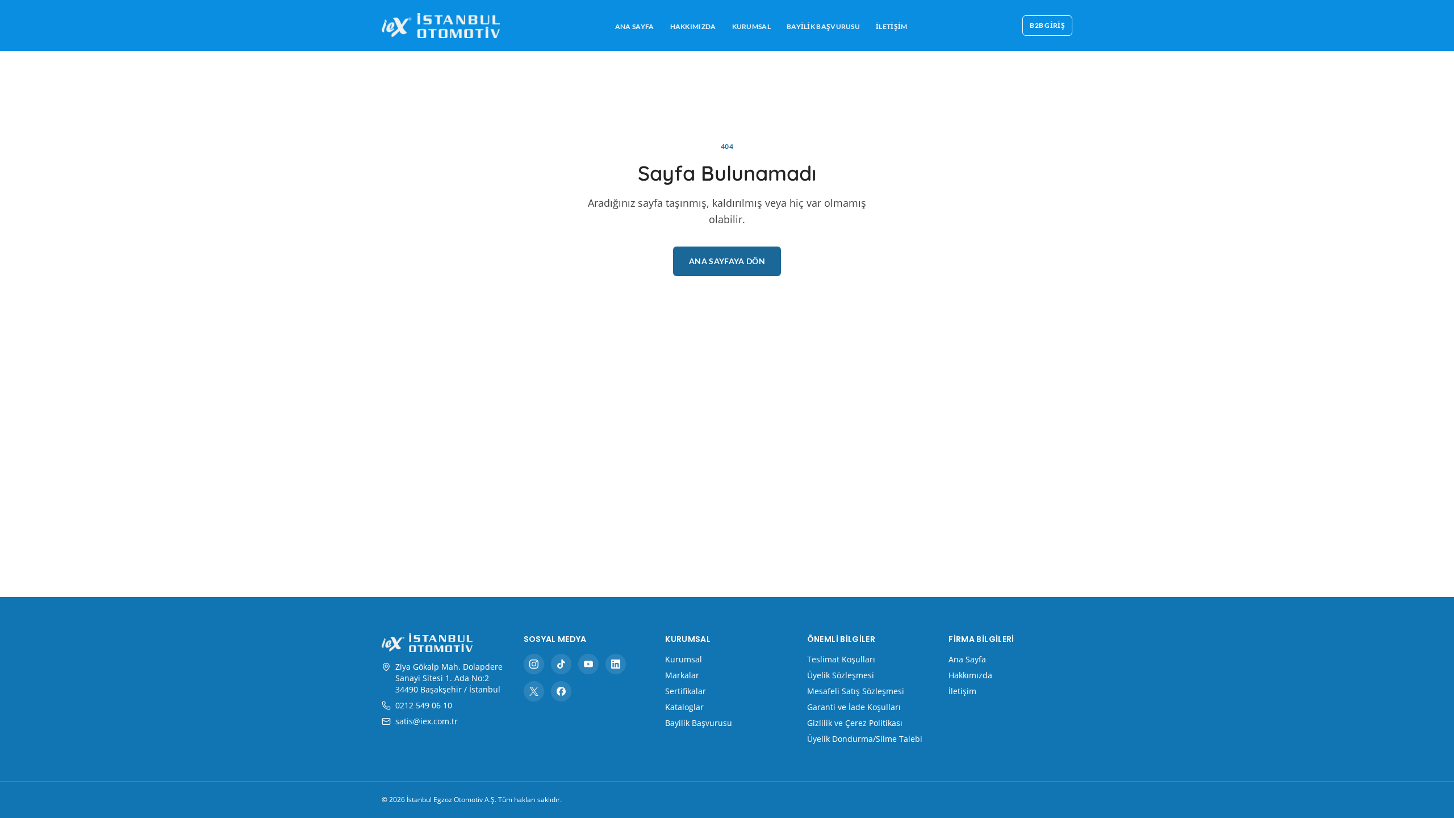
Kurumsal (751, 26)
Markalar (682, 675)
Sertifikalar (685, 691)
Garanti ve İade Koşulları (854, 707)
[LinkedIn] (615, 664)
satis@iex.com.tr (426, 721)
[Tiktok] (561, 664)
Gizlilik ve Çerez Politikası (855, 722)
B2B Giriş (1047, 25)
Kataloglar (684, 707)
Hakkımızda (693, 26)
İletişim (891, 26)
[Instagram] (534, 664)
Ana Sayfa (634, 26)
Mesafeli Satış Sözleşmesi (855, 691)
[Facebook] (561, 691)
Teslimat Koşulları (841, 659)
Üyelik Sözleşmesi (840, 675)
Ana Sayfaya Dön (727, 261)
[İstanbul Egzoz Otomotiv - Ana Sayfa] (441, 25)
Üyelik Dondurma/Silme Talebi (864, 738)
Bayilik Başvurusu (823, 26)
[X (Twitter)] (534, 691)
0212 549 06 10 (423, 705)
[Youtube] (588, 664)
